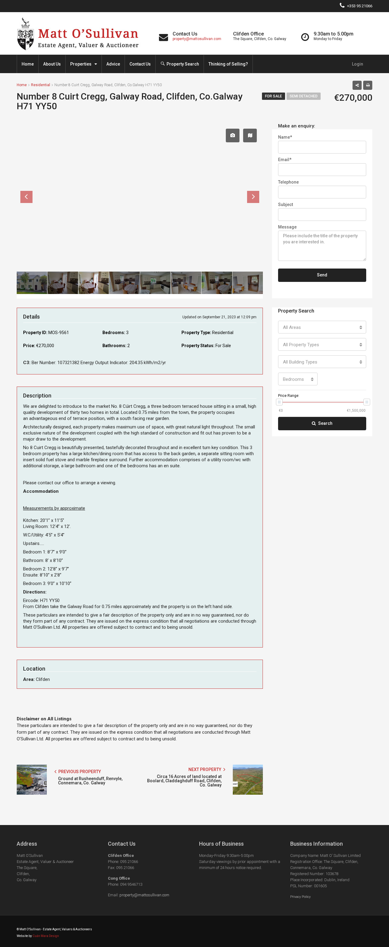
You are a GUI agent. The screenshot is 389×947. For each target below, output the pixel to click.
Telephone (288, 182)
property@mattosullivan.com (197, 39)
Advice (113, 64)
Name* (285, 137)
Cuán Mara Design (46, 936)
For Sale (273, 96)
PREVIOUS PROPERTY (79, 771)
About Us (52, 64)
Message (287, 227)
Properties (80, 64)
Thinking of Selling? (228, 64)
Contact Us (140, 64)
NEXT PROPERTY (205, 769)
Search (325, 423)
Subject (285, 204)
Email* (284, 159)
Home (28, 64)
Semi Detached (304, 96)
